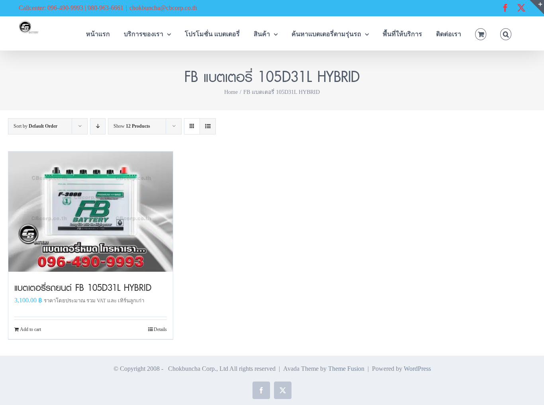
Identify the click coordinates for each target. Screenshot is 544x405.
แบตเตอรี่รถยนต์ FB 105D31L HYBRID (82, 287)
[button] (505, 33)
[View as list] (207, 126)
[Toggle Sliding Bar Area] (537, 7)
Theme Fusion (346, 368)
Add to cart (30, 329)
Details (160, 329)
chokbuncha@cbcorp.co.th (163, 7)
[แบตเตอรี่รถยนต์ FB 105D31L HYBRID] (90, 212)
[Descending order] (98, 126)
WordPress (417, 368)
